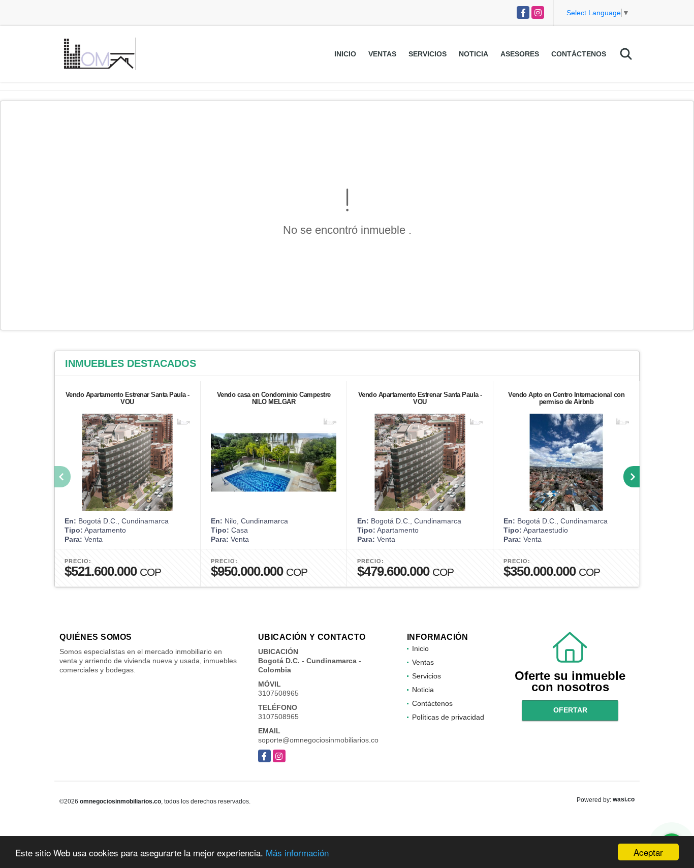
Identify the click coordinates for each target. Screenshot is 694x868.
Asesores (519, 54)
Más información (297, 852)
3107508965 (278, 693)
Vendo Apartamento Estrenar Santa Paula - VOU (128, 398)
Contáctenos (578, 54)
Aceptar (648, 852)
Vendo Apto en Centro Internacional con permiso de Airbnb (566, 398)
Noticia (473, 54)
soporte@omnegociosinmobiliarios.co (318, 740)
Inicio (345, 54)
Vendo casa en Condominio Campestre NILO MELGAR (274, 398)
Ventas (382, 54)
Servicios (427, 54)
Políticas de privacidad (448, 717)
